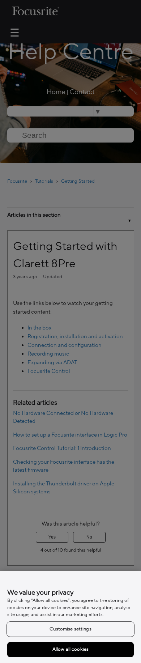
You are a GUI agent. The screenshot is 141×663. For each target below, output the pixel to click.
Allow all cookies (70, 649)
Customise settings (70, 629)
